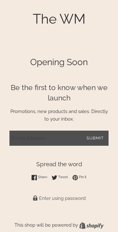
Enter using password (62, 198)
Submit (95, 138)
